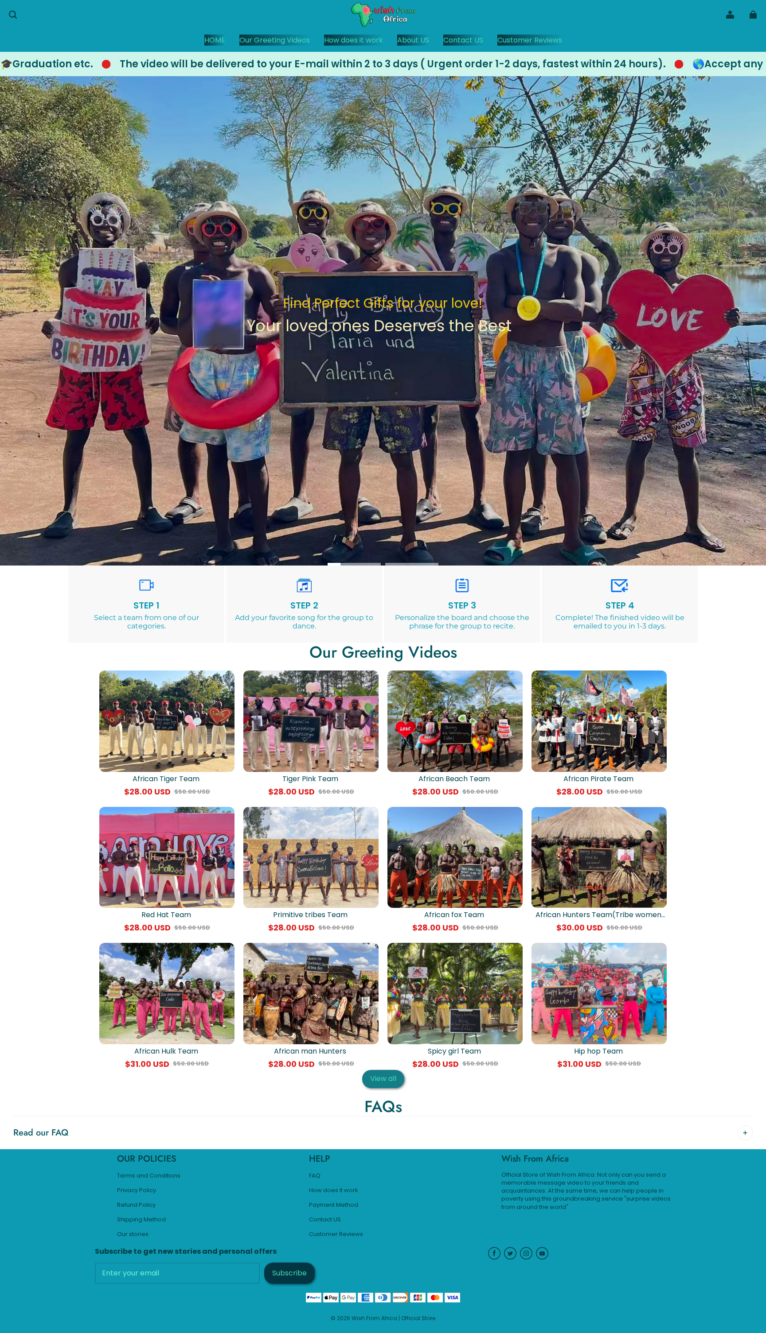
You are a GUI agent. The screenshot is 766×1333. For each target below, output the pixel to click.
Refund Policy (136, 1205)
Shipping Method (141, 1220)
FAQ (314, 1176)
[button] (13, 14)
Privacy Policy (136, 1190)
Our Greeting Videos (383, 350)
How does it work (333, 1190)
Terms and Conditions (148, 1176)
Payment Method (333, 1205)
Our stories (133, 1234)
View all (383, 1078)
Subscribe (289, 1273)
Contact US (325, 1220)
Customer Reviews (336, 1234)
